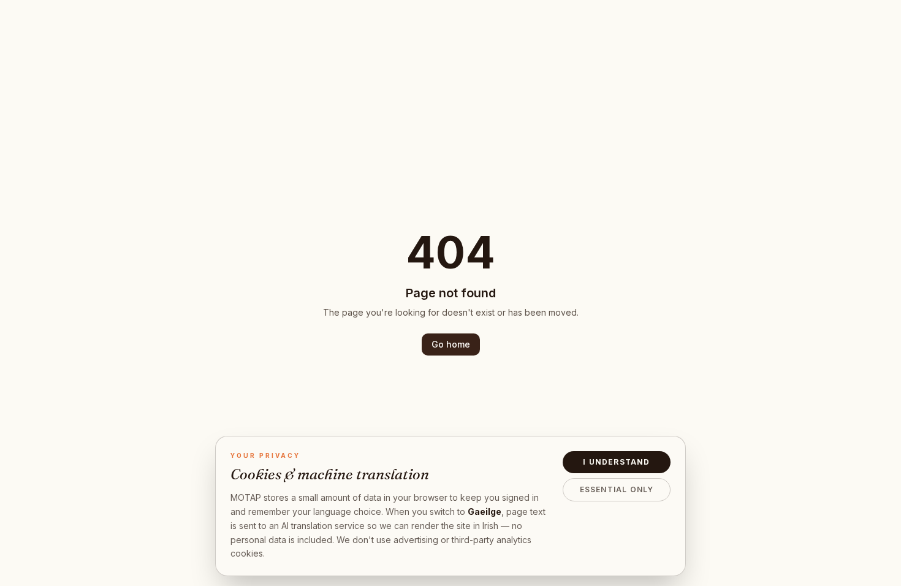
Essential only (617, 489)
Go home (450, 344)
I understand (616, 461)
